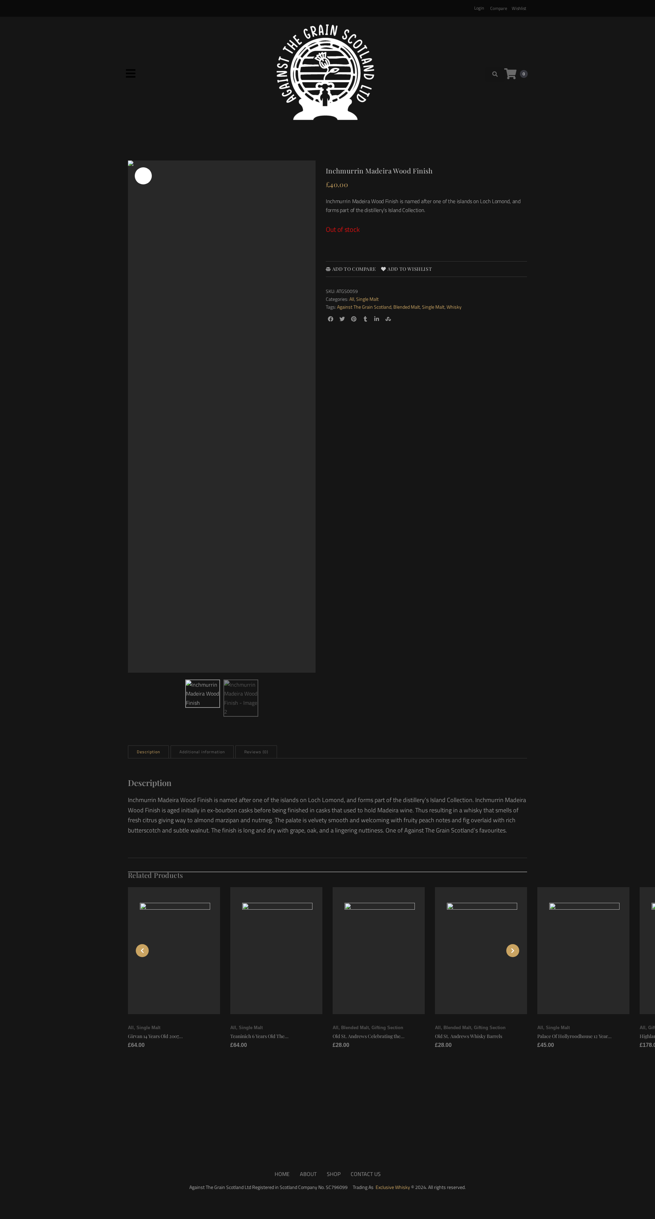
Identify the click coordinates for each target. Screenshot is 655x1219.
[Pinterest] (354, 319)
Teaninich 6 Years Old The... (259, 1036)
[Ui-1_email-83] (400, 319)
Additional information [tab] (202, 751)
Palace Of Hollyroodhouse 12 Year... (574, 1036)
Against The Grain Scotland (364, 306)
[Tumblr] (365, 319)
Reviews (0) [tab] (256, 751)
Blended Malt (406, 306)
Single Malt (367, 299)
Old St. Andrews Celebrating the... (369, 1036)
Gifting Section (387, 1027)
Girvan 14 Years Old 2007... (155, 1036)
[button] (130, 73)
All (351, 299)
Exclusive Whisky (393, 1187)
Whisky (454, 306)
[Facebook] (331, 319)
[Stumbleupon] (388, 319)
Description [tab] (148, 751)
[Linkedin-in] (377, 319)
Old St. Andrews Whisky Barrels (468, 1036)
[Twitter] (342, 319)
